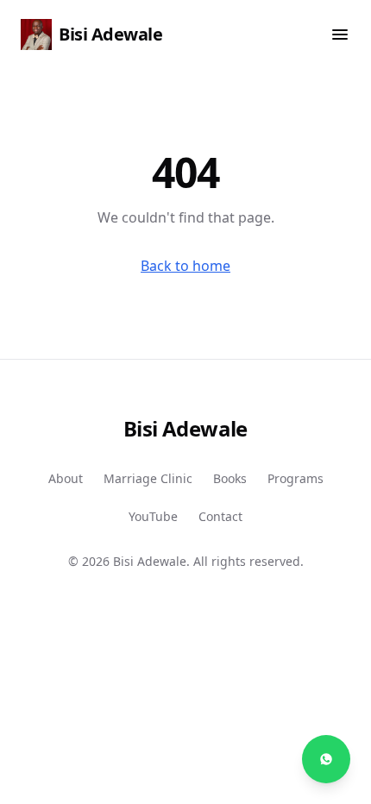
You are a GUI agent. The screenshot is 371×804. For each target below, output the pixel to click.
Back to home (185, 265)
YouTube (153, 516)
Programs (295, 478)
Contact (220, 516)
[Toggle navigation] (340, 34)
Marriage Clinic (148, 478)
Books (230, 478)
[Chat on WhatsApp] (326, 759)
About (65, 478)
